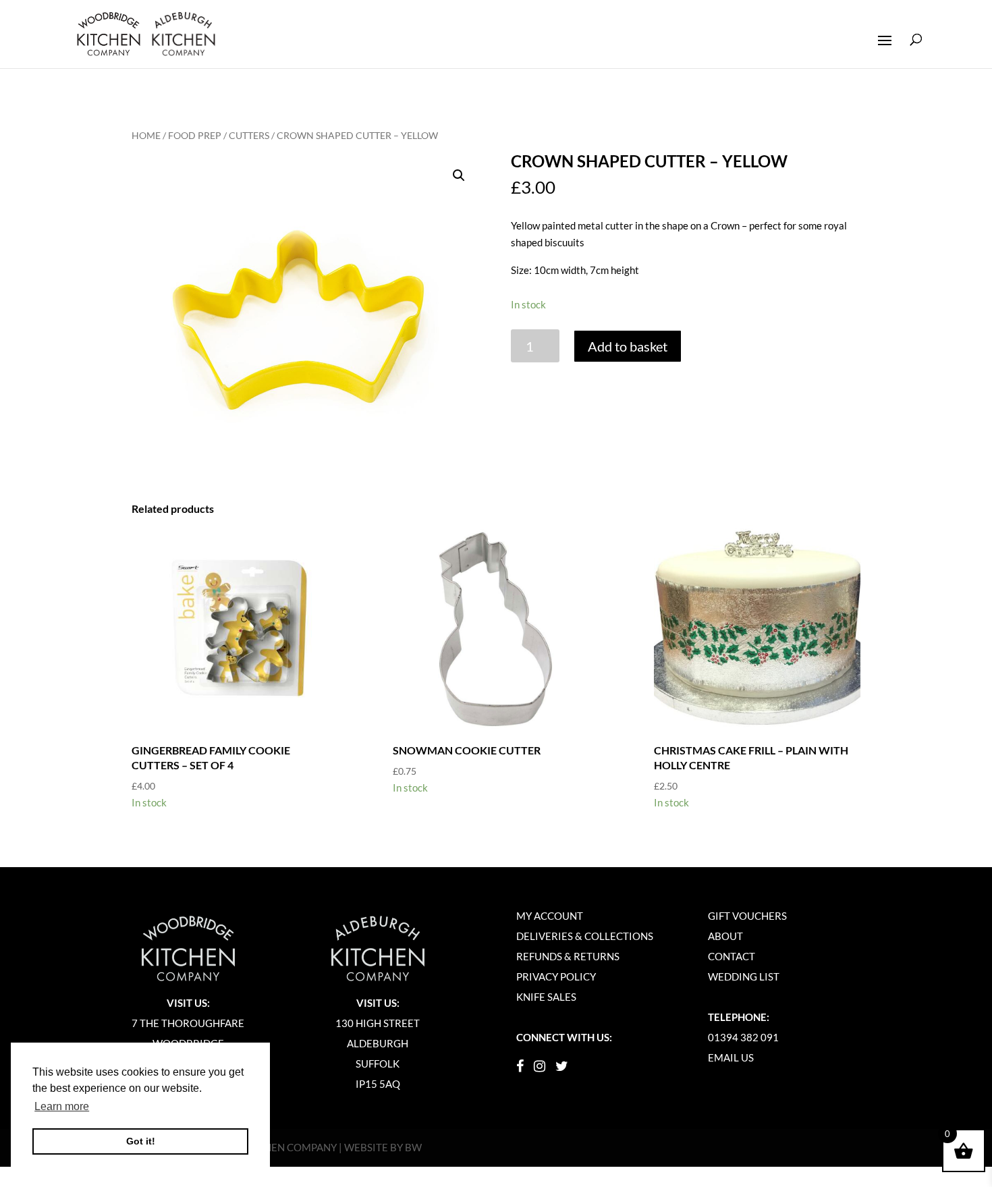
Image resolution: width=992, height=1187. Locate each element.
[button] (459, 175)
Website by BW (383, 1147)
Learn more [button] (61, 1106)
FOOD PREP (194, 135)
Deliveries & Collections (584, 936)
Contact (731, 956)
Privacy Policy (556, 976)
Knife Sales (546, 997)
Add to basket (627, 346)
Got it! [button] (140, 1141)
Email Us (731, 1057)
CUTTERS (249, 135)
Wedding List (743, 976)
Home (146, 135)
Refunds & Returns (567, 956)
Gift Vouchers (747, 916)
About (725, 936)
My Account (549, 916)
